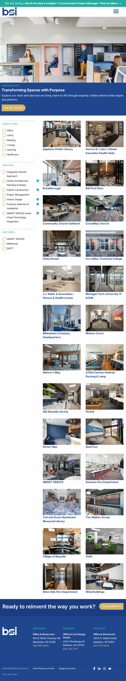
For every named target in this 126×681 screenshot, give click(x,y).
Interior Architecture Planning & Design (17, 182)
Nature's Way (51, 372)
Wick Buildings (95, 591)
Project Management (18, 194)
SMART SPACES (53, 482)
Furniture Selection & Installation (18, 206)
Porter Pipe (50, 446)
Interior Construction (18, 189)
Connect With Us (111, 606)
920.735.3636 (101, 645)
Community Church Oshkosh (61, 223)
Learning (11, 149)
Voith (89, 556)
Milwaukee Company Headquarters (56, 335)
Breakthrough (52, 188)
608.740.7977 (70, 648)
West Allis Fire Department (60, 591)
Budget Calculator (67, 668)
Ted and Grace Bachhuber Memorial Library (59, 519)
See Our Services (13, 107)
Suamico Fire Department (102, 482)
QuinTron (91, 446)
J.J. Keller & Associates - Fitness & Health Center (58, 296)
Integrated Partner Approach (17, 173)
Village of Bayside (54, 556)
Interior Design (14, 199)
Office (10, 130)
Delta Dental (51, 258)
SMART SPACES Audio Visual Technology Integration (19, 217)
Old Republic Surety (55, 411)
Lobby (10, 135)
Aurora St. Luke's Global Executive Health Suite (101, 151)
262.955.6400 (41, 645)
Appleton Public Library (58, 149)
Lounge (11, 145)
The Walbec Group (98, 517)
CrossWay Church (97, 223)
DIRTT (10, 248)
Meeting (11, 140)
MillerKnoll (12, 243)
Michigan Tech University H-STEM (104, 296)
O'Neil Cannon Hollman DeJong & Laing (100, 374)
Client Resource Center (43, 668)
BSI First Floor (95, 188)
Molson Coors (95, 333)
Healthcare (12, 154)
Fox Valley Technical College (104, 258)
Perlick (90, 411)
